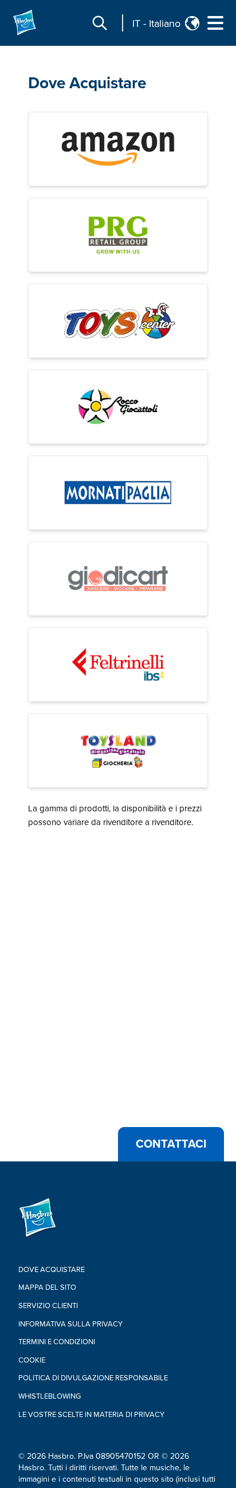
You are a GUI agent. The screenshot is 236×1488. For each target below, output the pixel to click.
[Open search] (99, 23)
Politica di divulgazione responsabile (93, 1378)
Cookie (31, 1360)
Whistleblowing (49, 1396)
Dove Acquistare (87, 83)
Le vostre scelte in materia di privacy (91, 1414)
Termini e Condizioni (56, 1341)
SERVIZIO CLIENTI (48, 1305)
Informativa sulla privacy (70, 1324)
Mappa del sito (47, 1287)
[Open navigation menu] (215, 22)
